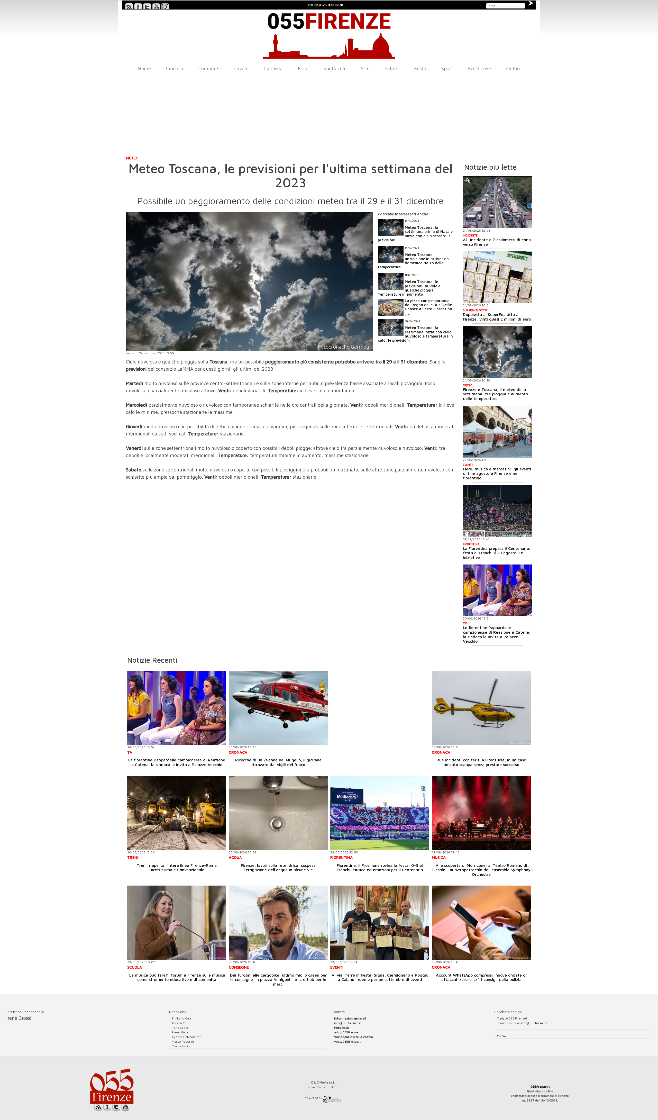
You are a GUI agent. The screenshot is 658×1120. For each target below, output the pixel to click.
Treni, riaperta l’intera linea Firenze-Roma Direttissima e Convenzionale (177, 867)
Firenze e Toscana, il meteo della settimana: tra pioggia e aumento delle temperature (495, 394)
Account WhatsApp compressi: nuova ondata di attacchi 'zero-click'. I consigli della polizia (481, 977)
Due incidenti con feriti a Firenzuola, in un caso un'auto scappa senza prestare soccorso (481, 762)
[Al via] (379, 923)
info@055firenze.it (347, 1023)
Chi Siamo (504, 1036)
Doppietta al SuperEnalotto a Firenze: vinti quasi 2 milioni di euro (497, 316)
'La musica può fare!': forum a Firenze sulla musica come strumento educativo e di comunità (176, 977)
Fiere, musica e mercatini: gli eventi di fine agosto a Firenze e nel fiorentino (497, 473)
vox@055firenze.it (347, 1041)
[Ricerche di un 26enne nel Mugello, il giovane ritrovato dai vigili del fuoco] (278, 708)
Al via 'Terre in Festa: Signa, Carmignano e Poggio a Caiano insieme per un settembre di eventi (380, 977)
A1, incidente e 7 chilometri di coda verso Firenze (497, 242)
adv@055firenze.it (347, 1032)
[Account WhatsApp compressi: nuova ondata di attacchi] (481, 923)
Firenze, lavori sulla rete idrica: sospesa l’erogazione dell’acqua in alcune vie (278, 867)
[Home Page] (329, 34)
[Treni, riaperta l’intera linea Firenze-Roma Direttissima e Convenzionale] (176, 813)
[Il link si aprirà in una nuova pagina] (332, 1098)
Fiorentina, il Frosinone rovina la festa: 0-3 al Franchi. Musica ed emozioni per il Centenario (380, 867)
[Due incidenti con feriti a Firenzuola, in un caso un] (481, 708)
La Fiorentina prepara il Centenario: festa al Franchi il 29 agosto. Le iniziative (497, 553)
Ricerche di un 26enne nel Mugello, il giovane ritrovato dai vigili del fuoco (278, 762)
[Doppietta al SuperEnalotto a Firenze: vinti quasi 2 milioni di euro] (497, 277)
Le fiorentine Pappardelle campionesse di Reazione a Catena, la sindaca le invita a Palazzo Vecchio (496, 634)
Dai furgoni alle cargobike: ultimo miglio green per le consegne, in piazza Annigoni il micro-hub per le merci (278, 979)
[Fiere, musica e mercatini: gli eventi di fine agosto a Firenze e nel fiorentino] (497, 432)
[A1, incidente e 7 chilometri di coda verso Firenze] (497, 202)
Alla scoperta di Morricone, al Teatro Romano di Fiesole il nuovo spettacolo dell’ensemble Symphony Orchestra (481, 870)
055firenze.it (540, 1086)
